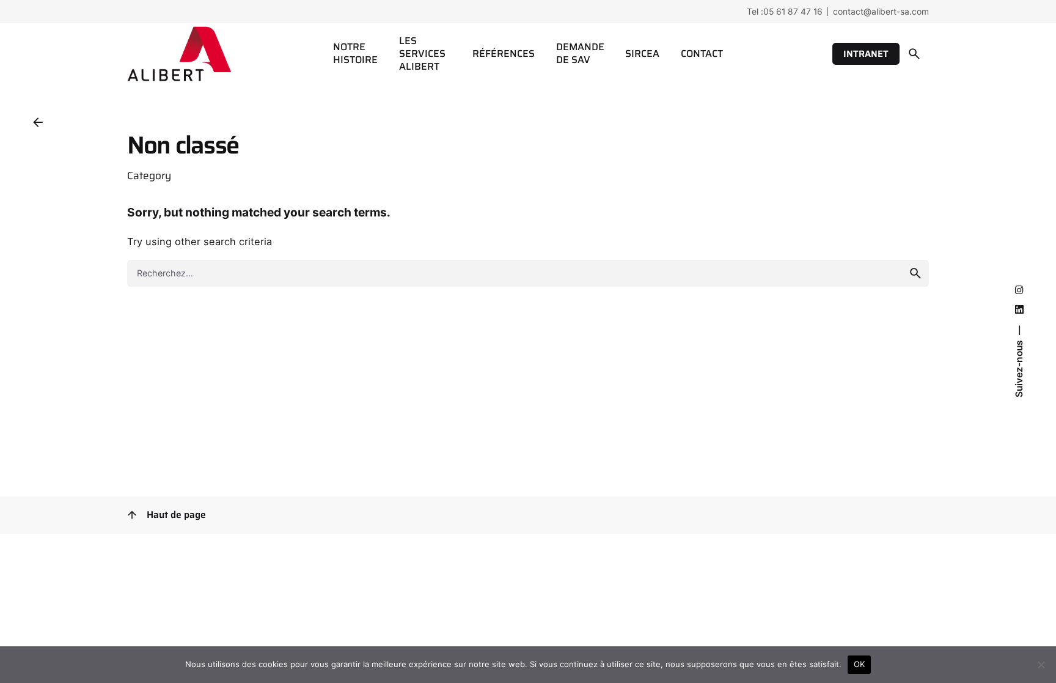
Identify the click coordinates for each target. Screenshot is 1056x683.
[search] (915, 273)
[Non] (1041, 665)
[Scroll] (132, 515)
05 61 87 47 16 (793, 11)
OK (859, 664)
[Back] (38, 122)
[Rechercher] (914, 53)
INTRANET (866, 53)
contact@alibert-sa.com (881, 11)
